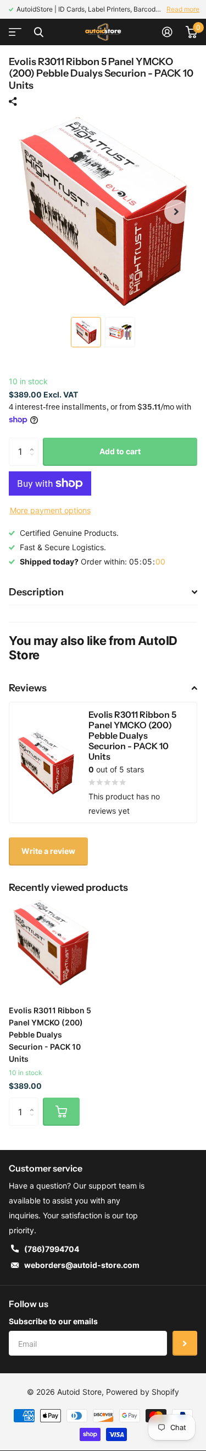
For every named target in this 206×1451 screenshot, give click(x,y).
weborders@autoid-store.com (82, 1265)
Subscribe (184, 1343)
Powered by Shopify (142, 1391)
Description (36, 592)
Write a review (48, 851)
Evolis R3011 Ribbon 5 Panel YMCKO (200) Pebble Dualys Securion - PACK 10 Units (50, 1034)
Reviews (28, 688)
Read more (182, 9)
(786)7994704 (51, 1249)
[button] (176, 211)
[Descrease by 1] (34, 461)
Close (38, 32)
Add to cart (120, 451)
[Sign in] (167, 32)
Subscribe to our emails (53, 1321)
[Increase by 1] (34, 442)
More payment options (50, 510)
